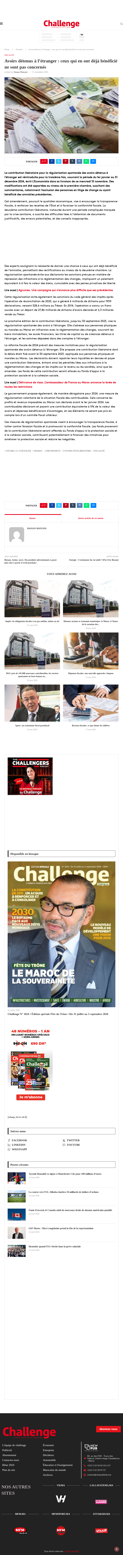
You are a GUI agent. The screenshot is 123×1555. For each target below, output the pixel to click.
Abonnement (9, 1455)
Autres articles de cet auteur (91, 518)
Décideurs (48, 1455)
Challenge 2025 (71, 1551)
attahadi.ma (101, 1514)
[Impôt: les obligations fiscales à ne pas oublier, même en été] (32, 598)
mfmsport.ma (61, 1514)
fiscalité (99, 451)
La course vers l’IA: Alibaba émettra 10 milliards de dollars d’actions (64, 1192)
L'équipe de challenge (14, 1445)
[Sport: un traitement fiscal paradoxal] (32, 703)
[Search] (121, 24)
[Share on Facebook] (52, 161)
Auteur (32, 518)
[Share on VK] (79, 161)
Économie (48, 1445)
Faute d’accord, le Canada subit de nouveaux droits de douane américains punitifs (70, 1210)
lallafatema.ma (101, 1485)
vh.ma (61, 1485)
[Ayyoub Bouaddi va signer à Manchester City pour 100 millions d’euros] (17, 1178)
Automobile (49, 1460)
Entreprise (48, 1450)
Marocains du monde (54, 1470)
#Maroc (38, 451)
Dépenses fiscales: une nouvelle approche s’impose (90, 673)
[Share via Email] (93, 161)
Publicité (7, 1450)
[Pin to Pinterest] (65, 161)
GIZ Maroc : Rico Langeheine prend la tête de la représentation (61, 1228)
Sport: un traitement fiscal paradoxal (32, 725)
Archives (48, 1475)
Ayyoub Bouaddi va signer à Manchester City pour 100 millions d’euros (65, 1174)
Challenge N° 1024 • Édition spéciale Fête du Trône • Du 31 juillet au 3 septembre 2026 (58, 1014)
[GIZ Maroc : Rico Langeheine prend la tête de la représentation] (17, 1233)
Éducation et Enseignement (58, 1465)
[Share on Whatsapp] (86, 161)
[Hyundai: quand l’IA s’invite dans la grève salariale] (17, 1251)
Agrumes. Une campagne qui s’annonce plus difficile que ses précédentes (65, 290)
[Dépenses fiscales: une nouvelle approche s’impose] (90, 651)
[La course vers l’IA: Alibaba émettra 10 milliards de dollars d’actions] (17, 1196)
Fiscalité (19, 49)
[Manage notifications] (116, 1549)
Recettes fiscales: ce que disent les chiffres (91, 725)
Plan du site (8, 1470)
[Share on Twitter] (59, 161)
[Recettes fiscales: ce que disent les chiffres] (90, 703)
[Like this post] (45, 161)
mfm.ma (20, 1514)
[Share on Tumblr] (72, 161)
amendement (53, 451)
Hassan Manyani (21, 72)
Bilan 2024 (8, 1465)
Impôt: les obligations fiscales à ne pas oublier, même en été (32, 621)
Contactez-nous (10, 1460)
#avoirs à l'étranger (18, 451)
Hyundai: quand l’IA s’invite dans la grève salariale (55, 1246)
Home (6, 49)
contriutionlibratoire (77, 451)
